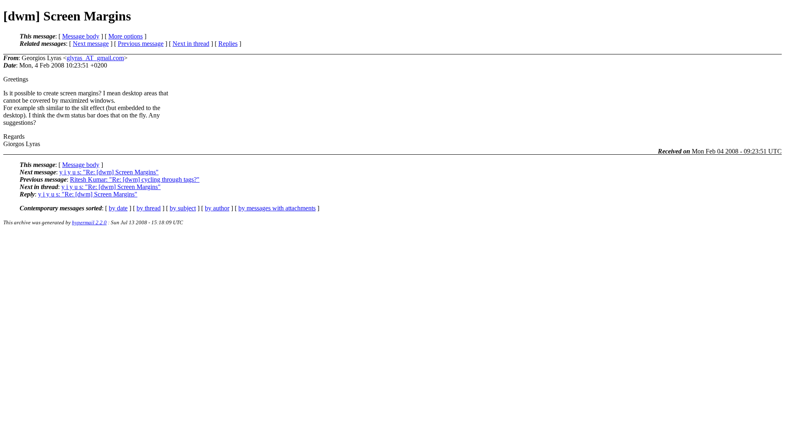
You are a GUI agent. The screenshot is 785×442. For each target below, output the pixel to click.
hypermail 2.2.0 (89, 222)
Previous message (141, 43)
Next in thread (191, 43)
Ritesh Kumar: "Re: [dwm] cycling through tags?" (135, 179)
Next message (91, 43)
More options (125, 36)
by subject (183, 208)
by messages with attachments (277, 208)
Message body (80, 36)
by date (118, 208)
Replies (228, 43)
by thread (149, 208)
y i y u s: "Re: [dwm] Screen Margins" (109, 172)
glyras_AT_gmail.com (95, 57)
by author (217, 208)
